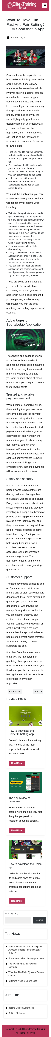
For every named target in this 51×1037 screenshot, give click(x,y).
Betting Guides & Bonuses (21, 1008)
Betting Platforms (16, 1013)
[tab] (44, 5)
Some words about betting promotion (26, 958)
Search (39, 920)
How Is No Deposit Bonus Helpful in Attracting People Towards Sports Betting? (25, 949)
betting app (26, 185)
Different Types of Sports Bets (22, 981)
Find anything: (12, 913)
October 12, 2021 (19, 37)
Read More (15, 762)
